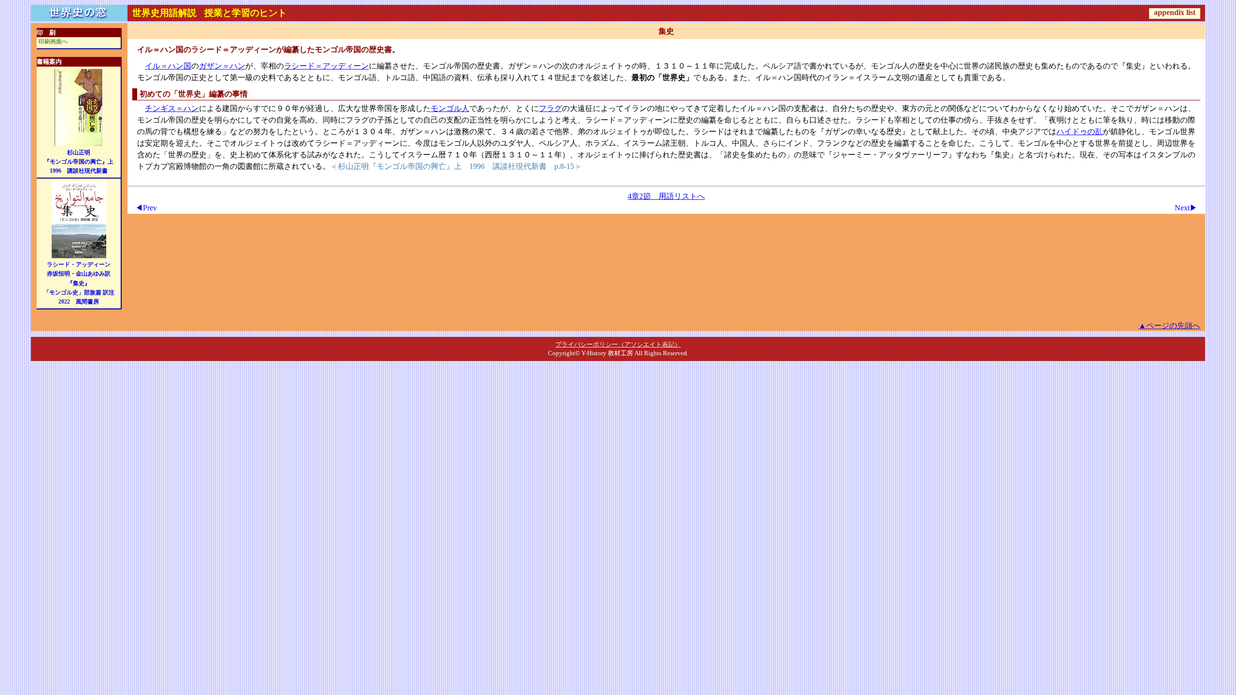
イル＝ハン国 (168, 66)
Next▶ (1186, 208)
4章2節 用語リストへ (666, 196)
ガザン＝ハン (222, 66)
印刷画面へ (53, 41)
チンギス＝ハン (172, 108)
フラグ (550, 108)
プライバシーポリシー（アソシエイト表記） (618, 344)
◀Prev (146, 208)
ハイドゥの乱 (1079, 131)
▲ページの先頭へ (1169, 325)
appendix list (1174, 12)
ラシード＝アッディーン (326, 66)
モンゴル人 (450, 108)
